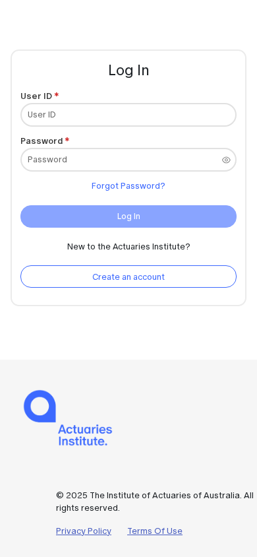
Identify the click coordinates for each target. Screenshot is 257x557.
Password (41, 141)
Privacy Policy (83, 531)
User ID (36, 96)
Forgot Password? (128, 186)
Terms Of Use (155, 531)
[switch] (226, 160)
